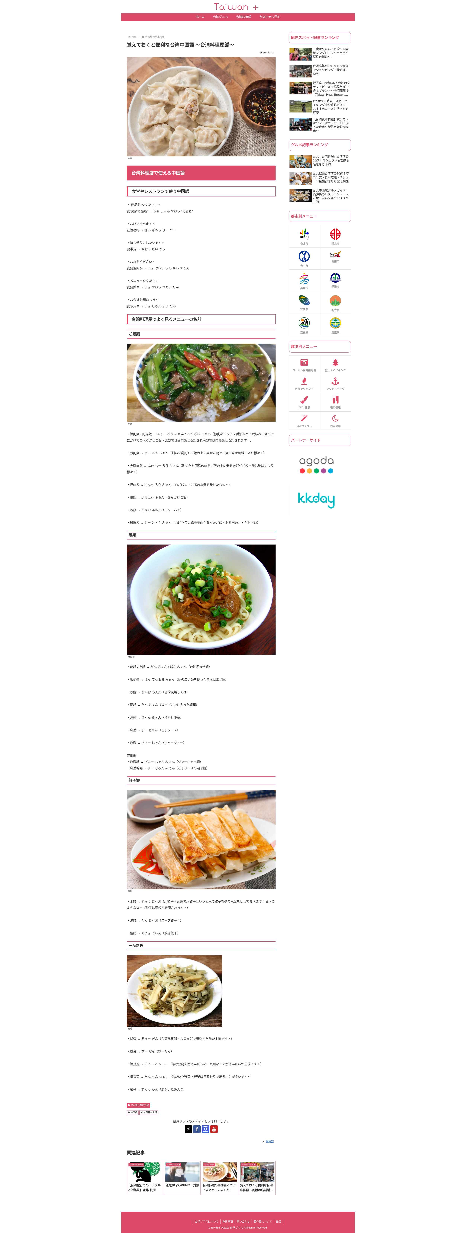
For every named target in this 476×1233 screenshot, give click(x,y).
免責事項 (227, 1221)
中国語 (134, 1112)
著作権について (263, 1221)
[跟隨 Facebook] (197, 1129)
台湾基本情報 (150, 1112)
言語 (278, 1221)
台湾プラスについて (206, 1221)
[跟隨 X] (188, 1129)
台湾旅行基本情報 (140, 1105)
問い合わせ (243, 1221)
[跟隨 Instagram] (205, 1129)
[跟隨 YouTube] (214, 1129)
